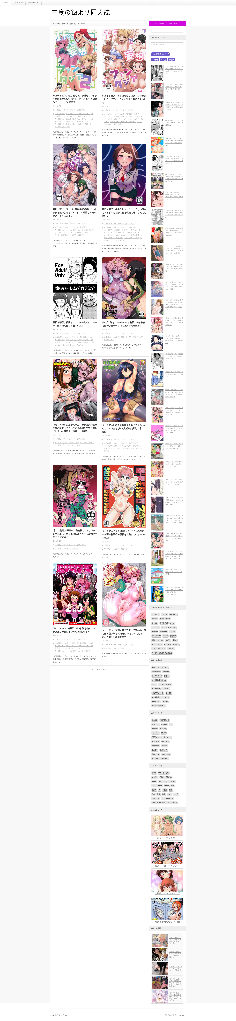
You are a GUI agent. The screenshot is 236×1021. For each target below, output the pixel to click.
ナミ (171, 724)
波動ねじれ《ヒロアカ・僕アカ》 (79, 124)
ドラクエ (155, 619)
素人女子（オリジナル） (160, 758)
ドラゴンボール (165, 619)
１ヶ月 (163, 60)
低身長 (154, 790)
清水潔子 (155, 750)
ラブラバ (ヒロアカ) (62, 127)
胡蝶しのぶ (165, 741)
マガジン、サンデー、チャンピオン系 (164, 803)
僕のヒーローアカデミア (160, 667)
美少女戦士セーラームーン (161, 697)
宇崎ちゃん (173, 614)
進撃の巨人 (163, 631)
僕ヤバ (174, 640)
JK (159, 790)
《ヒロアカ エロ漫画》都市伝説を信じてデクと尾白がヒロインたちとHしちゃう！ (74, 630)
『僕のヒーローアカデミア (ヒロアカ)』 (70, 110)
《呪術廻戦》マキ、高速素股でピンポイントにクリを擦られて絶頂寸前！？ (174, 356)
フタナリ (155, 777)
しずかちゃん (165, 754)
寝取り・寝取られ (166, 777)
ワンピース (155, 627)
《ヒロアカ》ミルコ (131, 238)
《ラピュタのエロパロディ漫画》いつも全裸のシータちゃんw (174, 374)
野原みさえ (163, 750)
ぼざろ (168, 640)
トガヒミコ (155, 724)
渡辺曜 (163, 733)
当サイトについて (180, 1015)
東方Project (172, 627)
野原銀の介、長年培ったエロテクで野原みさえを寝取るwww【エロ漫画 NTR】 (174, 446)
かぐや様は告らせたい (159, 680)
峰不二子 (163, 728)
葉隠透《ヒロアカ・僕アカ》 (77, 119)
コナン (172, 623)
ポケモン (155, 623)
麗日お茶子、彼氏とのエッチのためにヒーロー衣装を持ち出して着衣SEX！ (75, 324)
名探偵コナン (156, 701)
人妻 (153, 794)
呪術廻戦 (173, 636)
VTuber (165, 636)
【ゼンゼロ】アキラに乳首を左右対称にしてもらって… (175, 940)
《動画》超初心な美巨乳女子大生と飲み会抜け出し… (175, 954)
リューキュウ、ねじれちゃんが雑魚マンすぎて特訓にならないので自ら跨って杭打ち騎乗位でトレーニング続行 (75, 98)
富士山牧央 (155, 746)
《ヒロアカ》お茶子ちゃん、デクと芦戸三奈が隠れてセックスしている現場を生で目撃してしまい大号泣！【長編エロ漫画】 (75, 428)
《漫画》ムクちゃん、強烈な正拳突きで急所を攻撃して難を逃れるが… (175, 982)
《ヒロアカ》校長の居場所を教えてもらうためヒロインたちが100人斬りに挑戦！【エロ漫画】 (124, 428)
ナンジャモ (155, 741)
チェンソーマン (157, 644)
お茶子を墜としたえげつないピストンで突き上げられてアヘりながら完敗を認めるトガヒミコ (124, 99)
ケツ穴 (176, 794)
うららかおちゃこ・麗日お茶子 (78, 230)
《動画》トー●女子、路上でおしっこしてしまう (175, 968)
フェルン (155, 720)
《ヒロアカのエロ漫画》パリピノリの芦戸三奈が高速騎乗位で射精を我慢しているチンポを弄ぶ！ (124, 534)
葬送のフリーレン (158, 640)
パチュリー (155, 733)
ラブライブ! (164, 623)
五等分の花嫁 (156, 636)
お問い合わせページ (33, 2)
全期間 (171, 60)
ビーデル (164, 746)
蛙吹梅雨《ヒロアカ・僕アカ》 (78, 114)
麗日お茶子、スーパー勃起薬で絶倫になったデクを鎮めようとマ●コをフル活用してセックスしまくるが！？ (75, 212)
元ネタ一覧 (5, 2)
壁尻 (158, 794)
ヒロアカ (172, 631)
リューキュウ (60, 114)
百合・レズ (162, 781)
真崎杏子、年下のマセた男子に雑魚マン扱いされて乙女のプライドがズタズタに (174, 464)
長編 (172, 785)
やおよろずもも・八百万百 (114, 114)
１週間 (155, 60)
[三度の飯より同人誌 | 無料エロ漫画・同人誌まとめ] (84, 13)
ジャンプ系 (155, 798)
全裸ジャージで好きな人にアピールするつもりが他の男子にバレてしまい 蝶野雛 (174, 482)
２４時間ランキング (160, 54)
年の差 (154, 773)
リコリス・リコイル (158, 648)
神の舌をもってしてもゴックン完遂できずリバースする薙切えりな (174, 123)
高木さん (176, 644)
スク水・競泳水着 (167, 798)
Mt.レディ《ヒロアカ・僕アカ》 (127, 446)
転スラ (154, 684)
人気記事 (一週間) (18, 2)
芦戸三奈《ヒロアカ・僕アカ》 (124, 117)
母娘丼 (154, 781)
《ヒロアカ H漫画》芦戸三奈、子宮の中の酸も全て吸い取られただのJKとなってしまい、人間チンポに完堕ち (124, 633)
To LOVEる (155, 614)
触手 (170, 790)
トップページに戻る (100, 670)
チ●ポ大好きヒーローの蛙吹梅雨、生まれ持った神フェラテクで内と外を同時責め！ (123, 324)
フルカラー (171, 781)
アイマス (164, 614)
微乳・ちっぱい (163, 773)
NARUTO (167, 644)
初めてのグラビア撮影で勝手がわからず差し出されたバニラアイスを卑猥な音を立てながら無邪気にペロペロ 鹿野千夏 (174, 304)
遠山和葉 (155, 728)
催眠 (163, 794)
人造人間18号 (164, 720)
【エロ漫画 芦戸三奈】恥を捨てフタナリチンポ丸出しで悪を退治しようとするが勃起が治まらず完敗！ (75, 533)
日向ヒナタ (155, 754)
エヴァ (163, 627)
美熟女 (169, 794)
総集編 (166, 785)
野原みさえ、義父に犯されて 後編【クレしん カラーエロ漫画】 (174, 572)
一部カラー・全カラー (74, 445)
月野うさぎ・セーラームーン (161, 737)
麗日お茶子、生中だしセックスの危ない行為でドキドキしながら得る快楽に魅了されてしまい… (124, 212)
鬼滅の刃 (155, 631)
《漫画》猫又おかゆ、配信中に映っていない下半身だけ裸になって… (175, 996)
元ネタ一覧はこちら (158, 706)
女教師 (165, 790)
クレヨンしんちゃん (165, 684)
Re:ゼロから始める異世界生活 (162, 653)
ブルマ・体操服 (157, 785)
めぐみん (164, 724)
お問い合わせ (168, 1015)
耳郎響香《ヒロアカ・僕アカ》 (73, 235)
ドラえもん (171, 648)
